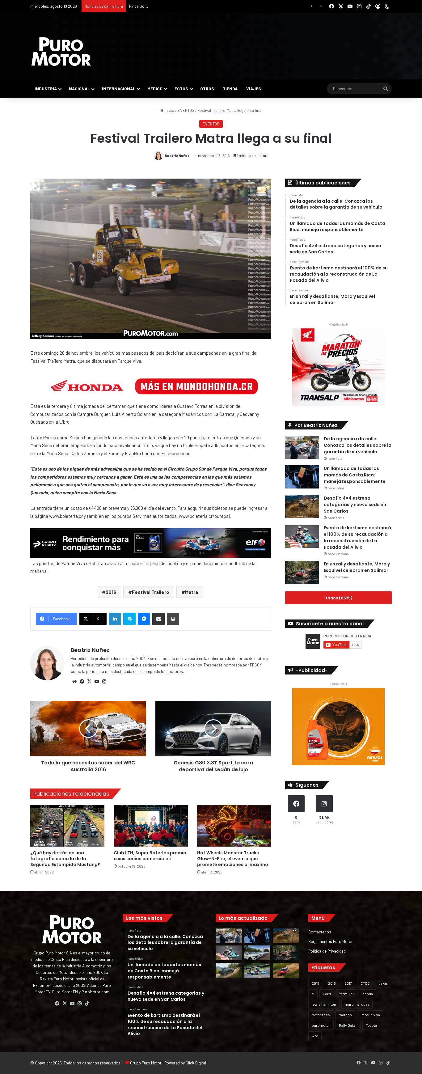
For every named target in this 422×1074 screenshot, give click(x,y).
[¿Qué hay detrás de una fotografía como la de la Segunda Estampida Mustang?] (67, 826)
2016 (111, 592)
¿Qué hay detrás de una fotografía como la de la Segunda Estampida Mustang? (65, 859)
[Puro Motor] (61, 51)
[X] (89, 681)
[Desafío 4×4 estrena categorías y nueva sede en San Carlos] (302, 506)
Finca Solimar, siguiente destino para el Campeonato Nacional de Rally (191, 6)
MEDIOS (154, 88)
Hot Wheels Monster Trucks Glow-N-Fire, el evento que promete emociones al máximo (232, 859)
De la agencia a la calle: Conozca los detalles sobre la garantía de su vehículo (357, 445)
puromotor (321, 1025)
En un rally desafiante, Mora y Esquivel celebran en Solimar (357, 567)
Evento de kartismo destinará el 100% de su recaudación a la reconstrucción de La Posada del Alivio (357, 537)
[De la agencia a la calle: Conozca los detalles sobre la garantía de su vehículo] (302, 447)
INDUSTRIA (46, 88)
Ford (327, 994)
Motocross (321, 1015)
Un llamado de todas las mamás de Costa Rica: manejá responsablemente (355, 474)
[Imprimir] (173, 619)
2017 (348, 983)
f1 (313, 994)
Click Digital (196, 1062)
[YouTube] (96, 681)
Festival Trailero (150, 592)
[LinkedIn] (115, 619)
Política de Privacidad (327, 950)
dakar (383, 983)
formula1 (347, 994)
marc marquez (357, 1004)
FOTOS (181, 88)
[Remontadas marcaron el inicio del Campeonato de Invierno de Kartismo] (257, 970)
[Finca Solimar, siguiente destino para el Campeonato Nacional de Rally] (286, 970)
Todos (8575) (338, 597)
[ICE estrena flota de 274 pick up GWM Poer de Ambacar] (257, 952)
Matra (191, 592)
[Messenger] (144, 619)
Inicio (169, 110)
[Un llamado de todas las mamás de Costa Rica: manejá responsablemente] (302, 476)
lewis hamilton (324, 1004)
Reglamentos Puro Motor (330, 941)
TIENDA (230, 88)
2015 (315, 983)
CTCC (365, 983)
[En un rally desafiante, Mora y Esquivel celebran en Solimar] (302, 572)
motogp (345, 1015)
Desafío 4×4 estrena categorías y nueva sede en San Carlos (355, 504)
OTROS (207, 88)
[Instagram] (104, 681)
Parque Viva (370, 1015)
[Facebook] (82, 681)
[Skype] (129, 619)
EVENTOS (186, 110)
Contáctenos (319, 931)
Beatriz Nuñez (177, 155)
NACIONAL (79, 88)
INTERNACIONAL (118, 88)
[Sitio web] (74, 681)
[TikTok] (87, 1003)
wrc (315, 1036)
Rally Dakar (348, 1025)
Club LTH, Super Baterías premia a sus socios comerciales (150, 856)
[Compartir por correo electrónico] (158, 619)
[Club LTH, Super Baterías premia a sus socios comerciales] (151, 826)
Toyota (371, 1025)
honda (367, 994)
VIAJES (253, 88)
